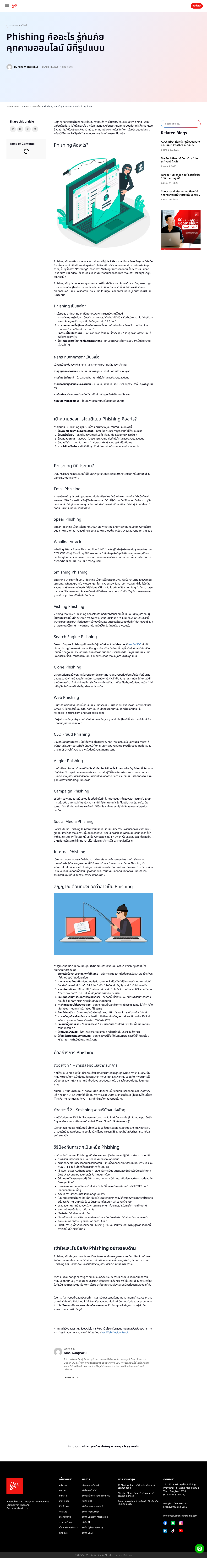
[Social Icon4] (165, 1523)
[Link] (13, 129)
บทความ (19, 106)
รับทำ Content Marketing (95, 1517)
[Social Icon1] (181, 1531)
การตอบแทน (65, 1517)
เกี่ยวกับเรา (64, 1501)
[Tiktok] (173, 1531)
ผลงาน (62, 1490)
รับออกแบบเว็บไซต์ (90, 1485)
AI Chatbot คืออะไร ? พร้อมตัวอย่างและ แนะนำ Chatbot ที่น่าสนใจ (180, 143)
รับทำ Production (90, 1511)
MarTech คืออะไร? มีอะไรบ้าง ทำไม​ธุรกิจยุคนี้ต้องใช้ (179, 160)
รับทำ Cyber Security (92, 1527)
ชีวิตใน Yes (64, 1506)
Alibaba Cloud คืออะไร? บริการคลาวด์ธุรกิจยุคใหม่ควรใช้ (136, 1494)
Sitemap (128, 1555)
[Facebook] (20, 129)
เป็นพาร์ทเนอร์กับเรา (68, 1527)
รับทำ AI (86, 1522)
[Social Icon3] (173, 1523)
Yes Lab (63, 1511)
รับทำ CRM (87, 1533)
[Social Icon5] (181, 1523)
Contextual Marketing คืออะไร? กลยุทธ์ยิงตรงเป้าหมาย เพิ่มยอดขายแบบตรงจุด (180, 195)
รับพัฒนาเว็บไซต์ (89, 1490)
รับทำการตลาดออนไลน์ (92, 1506)
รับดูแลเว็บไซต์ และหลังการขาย (96, 1495)
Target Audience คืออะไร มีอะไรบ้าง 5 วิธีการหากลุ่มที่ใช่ (181, 176)
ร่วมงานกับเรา (65, 1522)
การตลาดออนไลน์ (18, 25)
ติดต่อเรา (63, 1533)
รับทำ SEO (87, 1501)
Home (9, 106)
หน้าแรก (63, 1485)
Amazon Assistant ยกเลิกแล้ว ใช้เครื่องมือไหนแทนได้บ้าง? (138, 1503)
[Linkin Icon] (165, 1531)
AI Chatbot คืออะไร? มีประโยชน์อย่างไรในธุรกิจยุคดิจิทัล (137, 1487)
